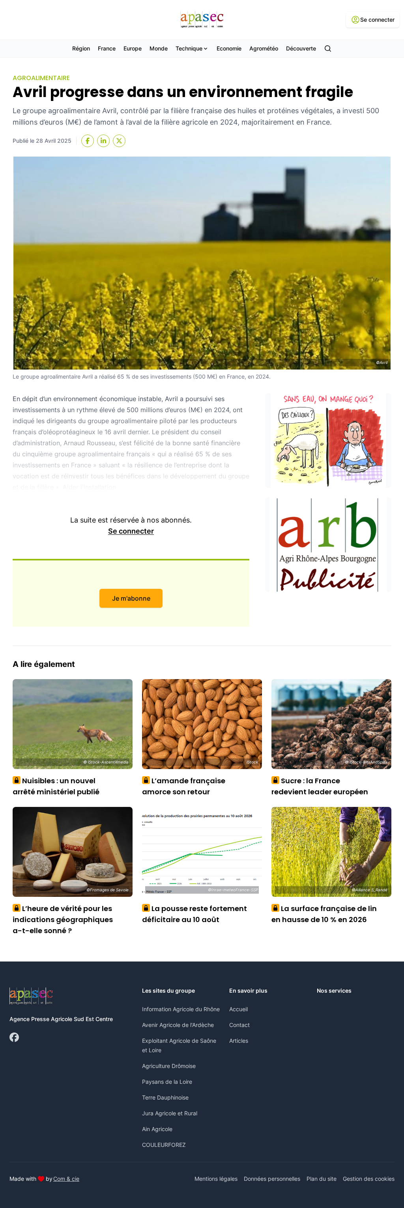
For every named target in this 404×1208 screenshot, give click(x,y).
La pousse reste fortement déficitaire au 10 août (194, 914)
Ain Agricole (157, 1129)
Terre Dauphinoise (165, 1097)
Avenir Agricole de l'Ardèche (178, 1024)
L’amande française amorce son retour (183, 786)
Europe (132, 48)
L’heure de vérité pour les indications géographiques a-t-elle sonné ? (63, 919)
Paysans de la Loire (167, 1081)
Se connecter (131, 531)
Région (81, 48)
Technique (189, 48)
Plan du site (322, 1178)
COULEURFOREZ (164, 1144)
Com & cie (66, 1178)
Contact (239, 1024)
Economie (229, 48)
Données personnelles (272, 1178)
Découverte (301, 48)
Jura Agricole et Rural (169, 1113)
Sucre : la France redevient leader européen (319, 786)
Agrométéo (263, 48)
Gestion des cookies (369, 1178)
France (107, 48)
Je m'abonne (131, 598)
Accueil (238, 1009)
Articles (238, 1040)
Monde (159, 48)
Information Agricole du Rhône (181, 1009)
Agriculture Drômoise (169, 1065)
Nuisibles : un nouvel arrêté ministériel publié (56, 786)
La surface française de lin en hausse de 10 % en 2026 (324, 914)
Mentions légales (216, 1178)
